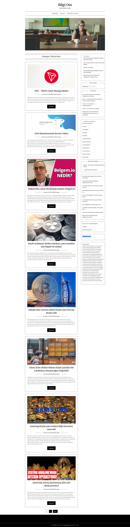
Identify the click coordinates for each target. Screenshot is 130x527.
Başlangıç (55, 13)
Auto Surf (84, 126)
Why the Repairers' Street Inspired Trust (91, 204)
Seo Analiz (84, 132)
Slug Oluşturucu (86, 147)
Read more (51, 106)
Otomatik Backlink (86, 138)
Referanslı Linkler (72, 13)
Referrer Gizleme (86, 154)
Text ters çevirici (86, 151)
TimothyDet (85, 115)
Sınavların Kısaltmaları (88, 67)
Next (55, 511)
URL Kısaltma (85, 157)
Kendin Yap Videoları (87, 229)
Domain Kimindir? (86, 144)
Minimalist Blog (67, 525)
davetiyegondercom (86, 105)
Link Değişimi (85, 129)
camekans (84, 226)
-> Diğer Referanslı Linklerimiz (90, 169)
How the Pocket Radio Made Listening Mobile (92, 212)
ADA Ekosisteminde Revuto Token (51, 133)
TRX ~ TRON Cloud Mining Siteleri (51, 91)
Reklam (62, 13)
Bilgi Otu (65, 5)
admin (58, 192)
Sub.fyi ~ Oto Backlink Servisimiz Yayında (91, 99)
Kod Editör (84, 135)
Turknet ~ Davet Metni (87, 103)
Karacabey (91, 96)
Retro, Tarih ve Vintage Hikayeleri (90, 223)
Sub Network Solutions (87, 123)
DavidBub (97, 108)
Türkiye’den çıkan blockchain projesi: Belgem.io (51, 189)
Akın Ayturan (58, 94)
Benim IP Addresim (86, 141)
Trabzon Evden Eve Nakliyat (88, 100)
